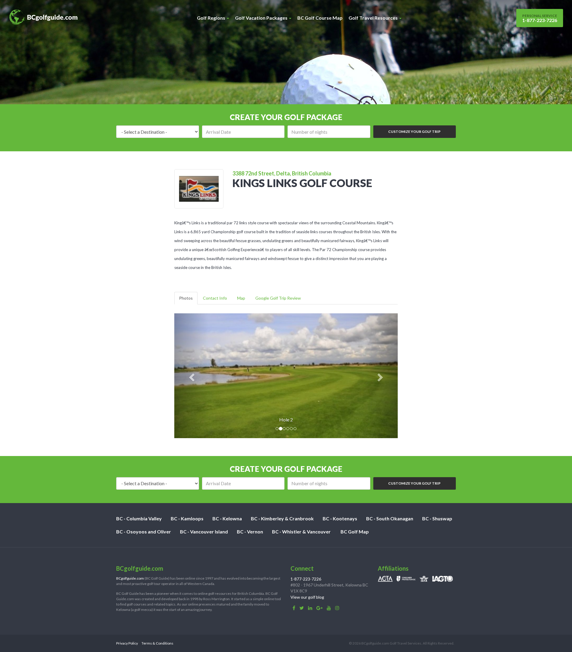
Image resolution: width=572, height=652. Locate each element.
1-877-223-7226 (539, 18)
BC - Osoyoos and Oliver (143, 531)
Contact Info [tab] (215, 298)
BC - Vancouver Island (204, 531)
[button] (191, 375)
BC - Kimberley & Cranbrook (282, 518)
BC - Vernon (250, 531)
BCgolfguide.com (130, 578)
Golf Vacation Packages (261, 18)
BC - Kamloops (187, 518)
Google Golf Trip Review (278, 298)
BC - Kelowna (227, 518)
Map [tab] (241, 298)
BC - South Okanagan (389, 518)
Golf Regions (211, 18)
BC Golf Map (355, 531)
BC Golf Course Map (320, 18)
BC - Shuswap (437, 518)
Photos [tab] (186, 298)
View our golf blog (307, 597)
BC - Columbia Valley (139, 518)
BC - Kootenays (340, 518)
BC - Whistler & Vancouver (301, 531)
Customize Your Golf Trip (414, 131)
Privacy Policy (127, 643)
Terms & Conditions (157, 643)
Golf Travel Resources (374, 18)
